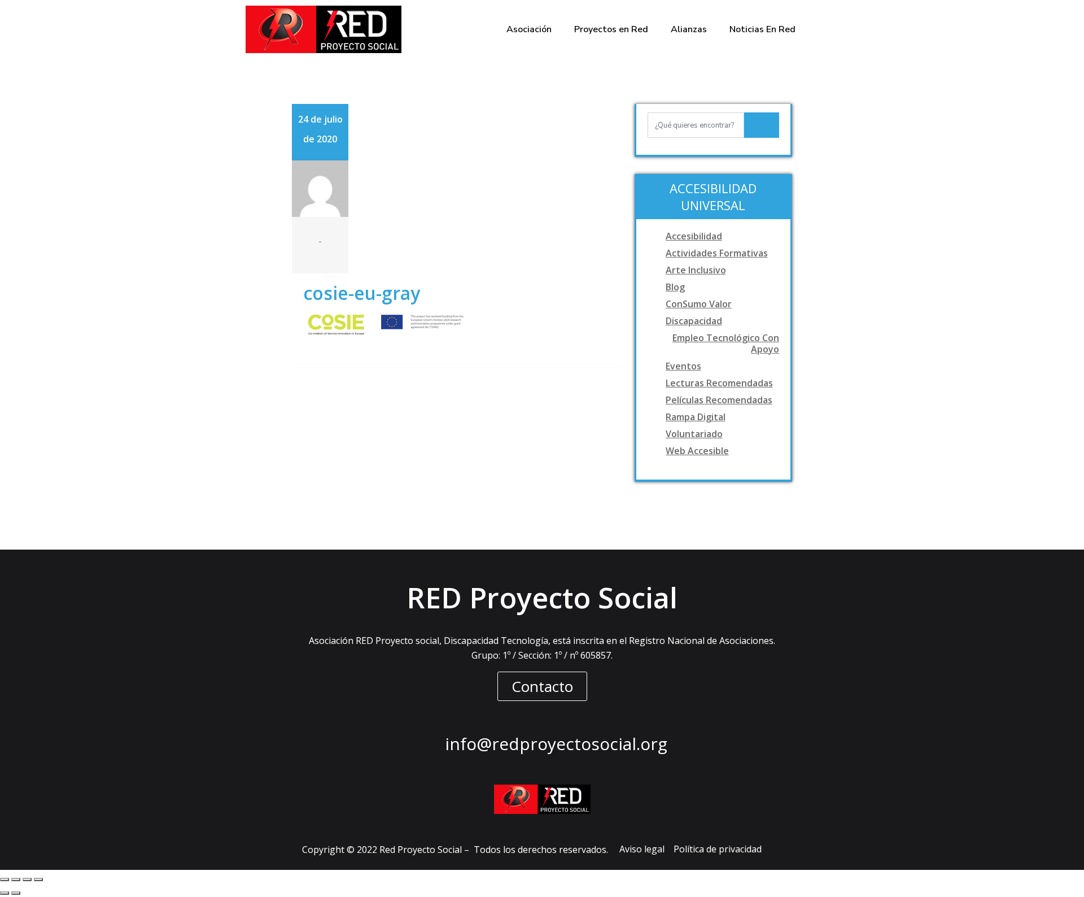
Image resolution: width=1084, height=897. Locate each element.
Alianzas (689, 29)
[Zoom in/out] (38, 879)
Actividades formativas (717, 253)
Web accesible (697, 450)
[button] (542, 686)
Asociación (529, 29)
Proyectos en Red (611, 29)
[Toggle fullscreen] (27, 879)
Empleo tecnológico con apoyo (725, 343)
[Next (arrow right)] (15, 893)
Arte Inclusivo (696, 270)
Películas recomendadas (719, 400)
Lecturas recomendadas (719, 383)
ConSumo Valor (699, 304)
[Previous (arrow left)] (4, 893)
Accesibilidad (694, 236)
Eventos (683, 366)
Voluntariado (694, 433)
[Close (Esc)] (4, 879)
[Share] (15, 879)
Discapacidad (694, 320)
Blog (675, 287)
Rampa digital (695, 417)
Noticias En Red (762, 29)
